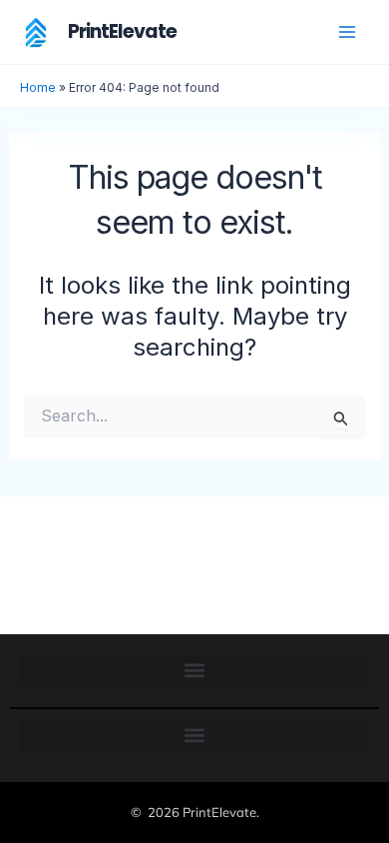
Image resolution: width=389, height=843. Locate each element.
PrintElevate (122, 31)
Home (38, 87)
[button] (194, 670)
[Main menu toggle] (347, 32)
